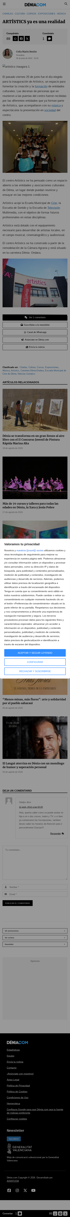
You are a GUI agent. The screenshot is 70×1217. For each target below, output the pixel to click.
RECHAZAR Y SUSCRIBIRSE (35, 671)
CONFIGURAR (35, 662)
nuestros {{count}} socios (29, 550)
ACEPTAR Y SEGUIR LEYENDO (35, 652)
